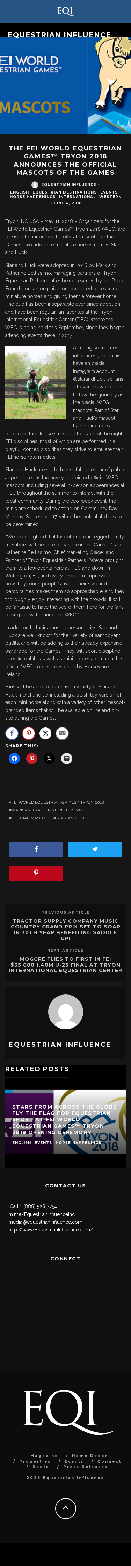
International (77, 197)
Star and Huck (72, 818)
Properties (35, 1461)
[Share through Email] (62, 733)
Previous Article (65, 912)
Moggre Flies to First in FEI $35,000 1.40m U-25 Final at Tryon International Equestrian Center (65, 965)
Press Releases (85, 1467)
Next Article (65, 950)
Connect (109, 1461)
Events (109, 192)
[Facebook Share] (12, 733)
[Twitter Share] (45, 733)
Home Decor (90, 1456)
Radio (41, 1467)
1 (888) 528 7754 (38, 1206)
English (19, 192)
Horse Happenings (33, 197)
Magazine (44, 1456)
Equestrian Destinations (64, 192)
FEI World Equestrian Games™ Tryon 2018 (58, 802)
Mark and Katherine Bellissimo (47, 810)
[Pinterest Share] (28, 733)
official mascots (31, 818)
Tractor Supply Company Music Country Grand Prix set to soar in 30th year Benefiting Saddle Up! (66, 930)
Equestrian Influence (59, 35)
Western (110, 197)
